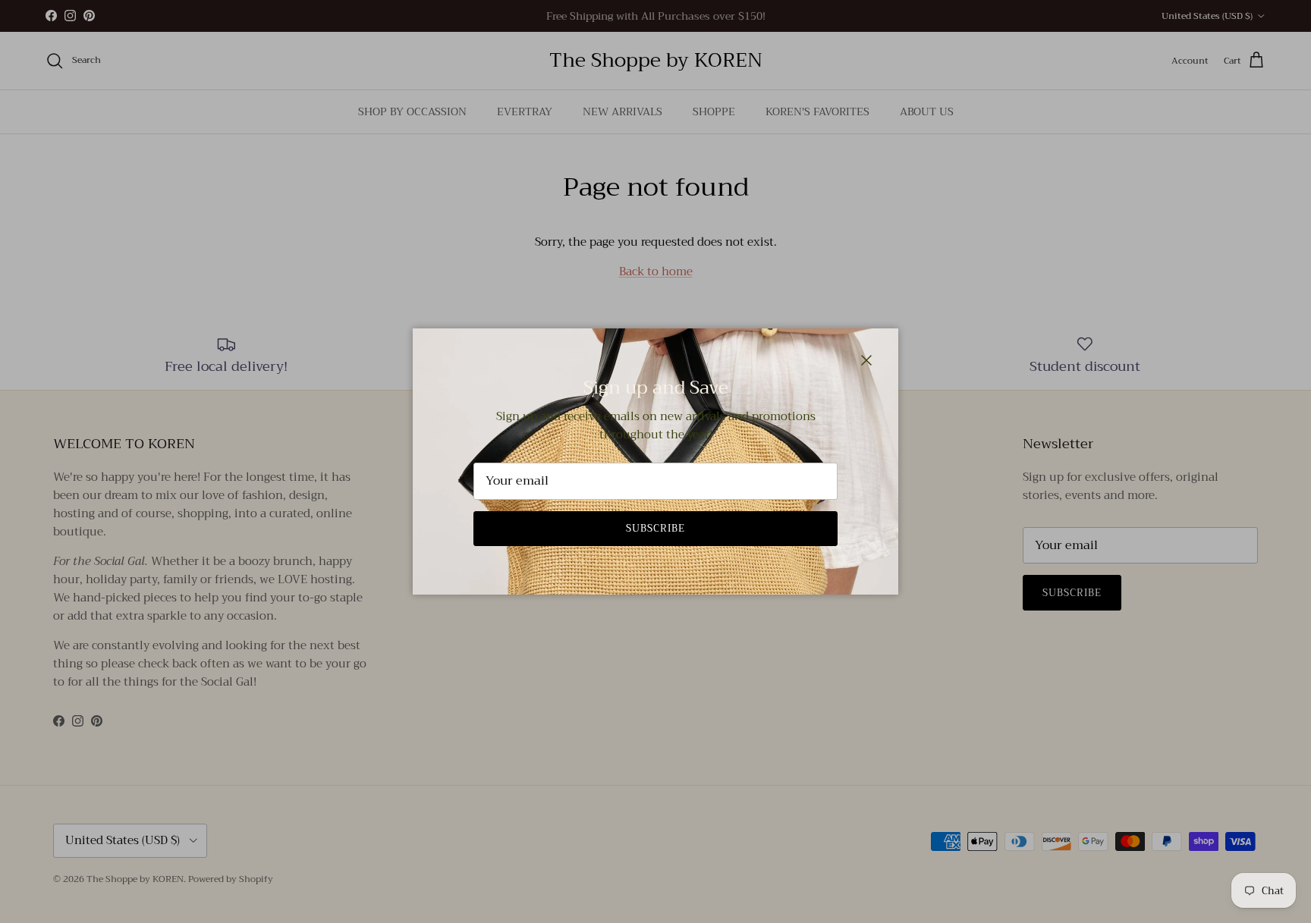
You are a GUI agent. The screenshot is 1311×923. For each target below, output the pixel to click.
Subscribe (655, 528)
